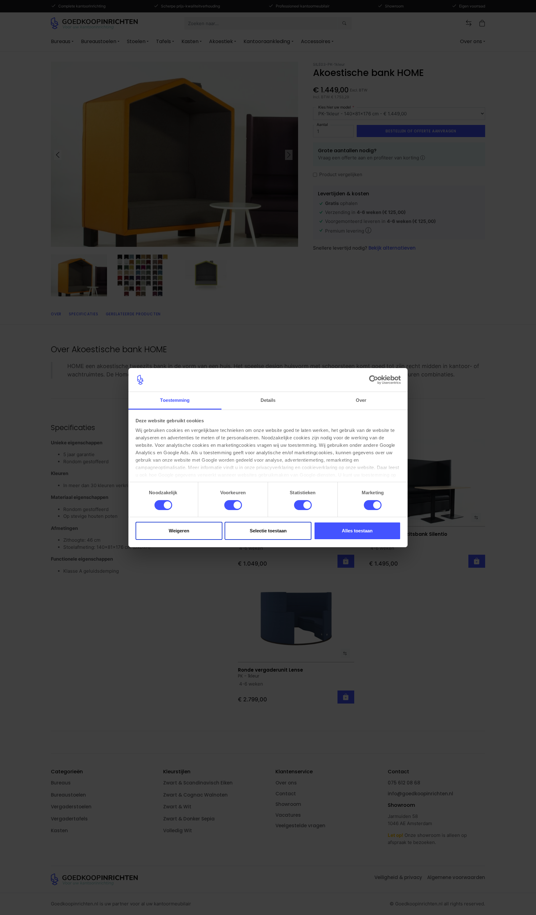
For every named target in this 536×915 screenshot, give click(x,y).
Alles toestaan (357, 530)
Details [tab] (268, 400)
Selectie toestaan (268, 530)
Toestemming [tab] (175, 400)
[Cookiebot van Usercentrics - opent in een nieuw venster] (373, 379)
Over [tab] (361, 400)
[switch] (233, 505)
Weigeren (179, 530)
